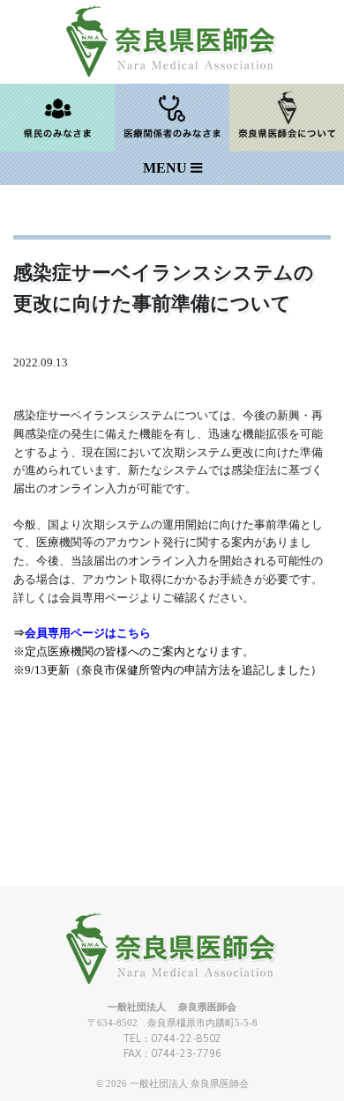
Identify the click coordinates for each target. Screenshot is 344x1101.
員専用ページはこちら (88, 632)
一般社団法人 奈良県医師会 (189, 1083)
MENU (167, 167)
